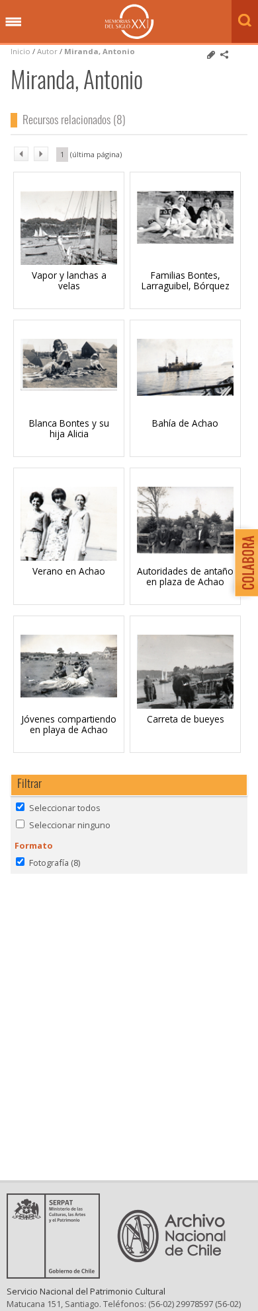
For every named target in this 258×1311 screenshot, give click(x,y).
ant (21, 153)
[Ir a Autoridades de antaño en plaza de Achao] (185, 549)
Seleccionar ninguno (69, 825)
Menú (13, 22)
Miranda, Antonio (99, 51)
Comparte (224, 54)
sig (41, 153)
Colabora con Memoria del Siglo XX (243, 562)
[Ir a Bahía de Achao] (185, 391)
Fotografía (54, 862)
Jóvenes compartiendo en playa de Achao (68, 724)
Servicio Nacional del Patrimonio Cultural (86, 1291)
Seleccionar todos (65, 808)
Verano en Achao (68, 571)
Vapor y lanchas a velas (69, 280)
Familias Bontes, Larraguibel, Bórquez (186, 280)
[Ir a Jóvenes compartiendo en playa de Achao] (69, 693)
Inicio (20, 51)
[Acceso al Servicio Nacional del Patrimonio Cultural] (57, 1274)
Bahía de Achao (185, 423)
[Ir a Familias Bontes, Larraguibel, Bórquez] (185, 239)
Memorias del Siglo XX (129, 21)
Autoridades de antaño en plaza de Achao (185, 576)
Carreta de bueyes (185, 719)
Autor (47, 51)
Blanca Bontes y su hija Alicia (69, 428)
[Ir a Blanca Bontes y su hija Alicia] (69, 386)
